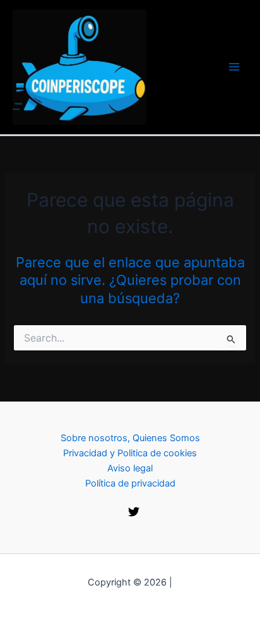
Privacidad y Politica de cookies (130, 453)
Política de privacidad (130, 483)
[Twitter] (133, 511)
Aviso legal (130, 468)
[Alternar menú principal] (234, 67)
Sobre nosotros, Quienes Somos (130, 438)
